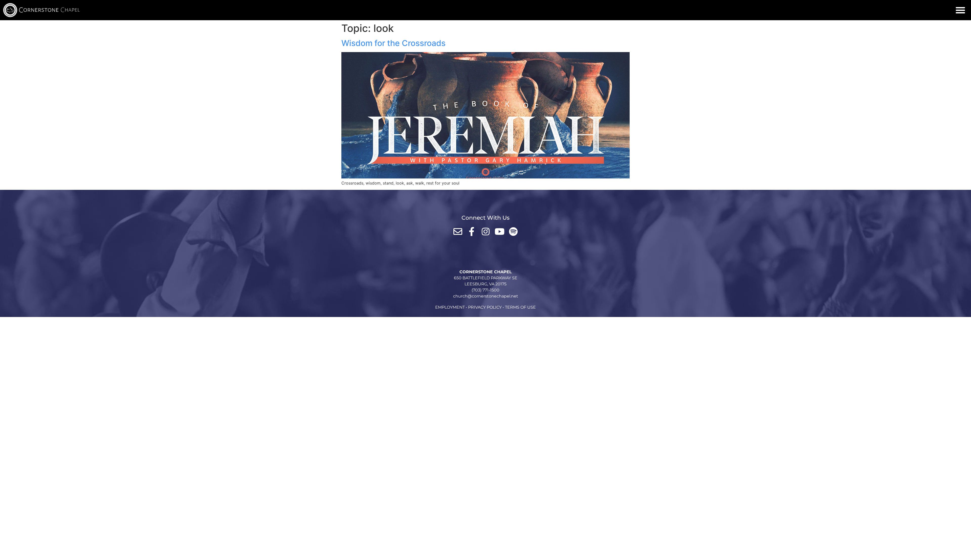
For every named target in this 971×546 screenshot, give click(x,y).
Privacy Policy (485, 307)
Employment (450, 307)
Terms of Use (520, 307)
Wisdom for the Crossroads (393, 43)
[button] (960, 10)
